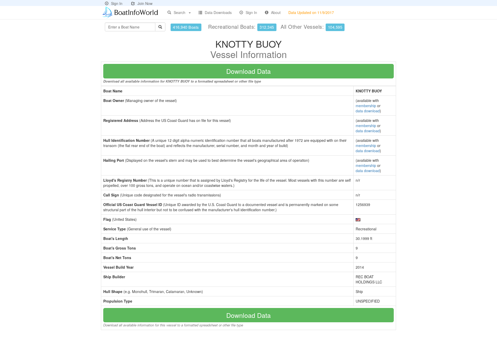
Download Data (248, 71)
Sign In (116, 3)
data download (368, 110)
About (276, 12)
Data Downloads (218, 12)
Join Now (144, 3)
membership (366, 105)
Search (179, 12)
